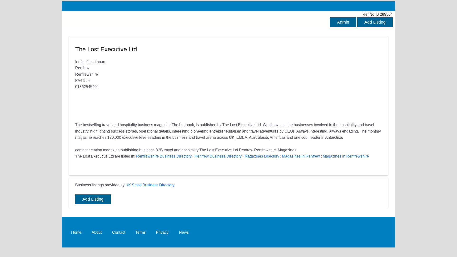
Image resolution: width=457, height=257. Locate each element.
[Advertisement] (302, 79)
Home (76, 232)
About (97, 232)
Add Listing (375, 22)
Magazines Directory (261, 156)
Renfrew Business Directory (218, 156)
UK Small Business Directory (149, 185)
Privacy (162, 232)
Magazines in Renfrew (301, 156)
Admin (343, 22)
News (184, 232)
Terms (140, 232)
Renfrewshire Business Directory (164, 156)
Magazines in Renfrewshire (346, 156)
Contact (118, 232)
